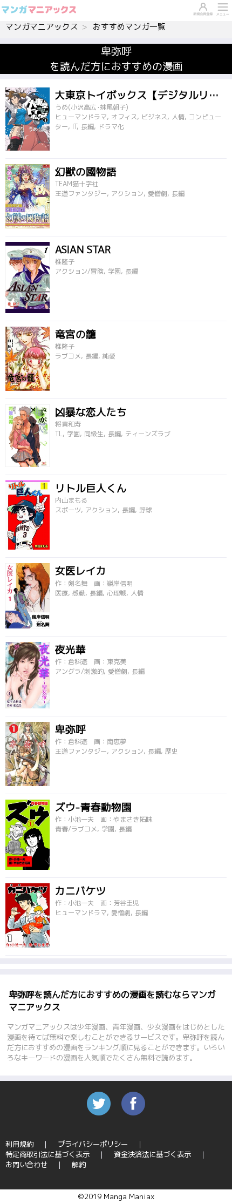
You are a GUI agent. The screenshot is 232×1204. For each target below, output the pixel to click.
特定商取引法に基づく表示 (47, 1154)
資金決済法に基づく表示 (152, 1154)
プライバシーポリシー (93, 1144)
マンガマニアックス (41, 26)
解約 (79, 1164)
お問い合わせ (26, 1164)
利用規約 (19, 1144)
